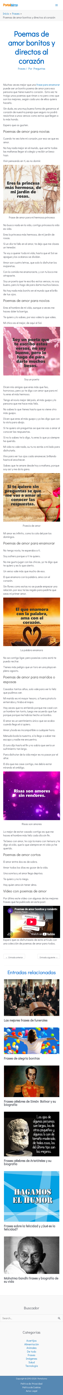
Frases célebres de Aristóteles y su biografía (27, 1162)
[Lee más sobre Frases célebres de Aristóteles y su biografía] (31, 1133)
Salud (31, 1362)
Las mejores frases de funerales (25, 1020)
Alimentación (31, 1344)
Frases (21, 68)
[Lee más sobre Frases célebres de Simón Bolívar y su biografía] (31, 1081)
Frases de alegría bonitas (22, 1058)
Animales (32, 1348)
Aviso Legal (31, 1390)
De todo (31, 1351)
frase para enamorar (48, 84)
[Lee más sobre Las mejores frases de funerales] (31, 997)
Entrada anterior (14, 957)
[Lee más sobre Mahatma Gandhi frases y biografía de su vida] (31, 1255)
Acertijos (31, 1340)
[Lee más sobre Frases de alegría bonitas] (31, 1040)
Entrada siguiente (49, 957)
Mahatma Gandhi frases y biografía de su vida (31, 1280)
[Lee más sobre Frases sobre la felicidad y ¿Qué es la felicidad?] (31, 1196)
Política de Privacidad (31, 1383)
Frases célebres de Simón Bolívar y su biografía (30, 1103)
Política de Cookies (31, 1387)
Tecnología (31, 1366)
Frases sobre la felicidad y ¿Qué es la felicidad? (29, 1227)
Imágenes (31, 1358)
